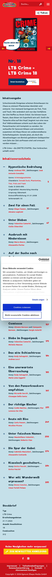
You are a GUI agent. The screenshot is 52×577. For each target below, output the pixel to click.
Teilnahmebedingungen (33, 566)
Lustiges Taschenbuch (10, 4)
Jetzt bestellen (17, 82)
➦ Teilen (42, 13)
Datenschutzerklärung (19, 568)
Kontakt (38, 568)
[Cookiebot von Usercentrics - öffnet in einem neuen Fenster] (38, 259)
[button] (24, 170)
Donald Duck (24, 181)
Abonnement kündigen (26, 570)
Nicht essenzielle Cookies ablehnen (22, 315)
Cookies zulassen (22, 307)
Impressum (12, 566)
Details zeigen (38, 300)
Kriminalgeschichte (23, 178)
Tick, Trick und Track (17, 184)
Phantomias (36, 181)
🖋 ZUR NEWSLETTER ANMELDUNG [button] (26, 551)
